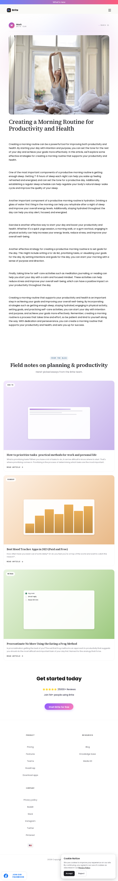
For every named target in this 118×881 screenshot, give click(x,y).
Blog (88, 747)
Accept (69, 873)
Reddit (30, 807)
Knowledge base (87, 754)
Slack (30, 814)
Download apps (30, 775)
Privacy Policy (84, 867)
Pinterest (30, 835)
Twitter (30, 828)
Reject (81, 873)
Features (30, 754)
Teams (30, 761)
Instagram (30, 821)
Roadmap (30, 768)
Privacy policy (30, 800)
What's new (59, 2)
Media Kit (87, 761)
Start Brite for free (59, 707)
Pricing (30, 747)
